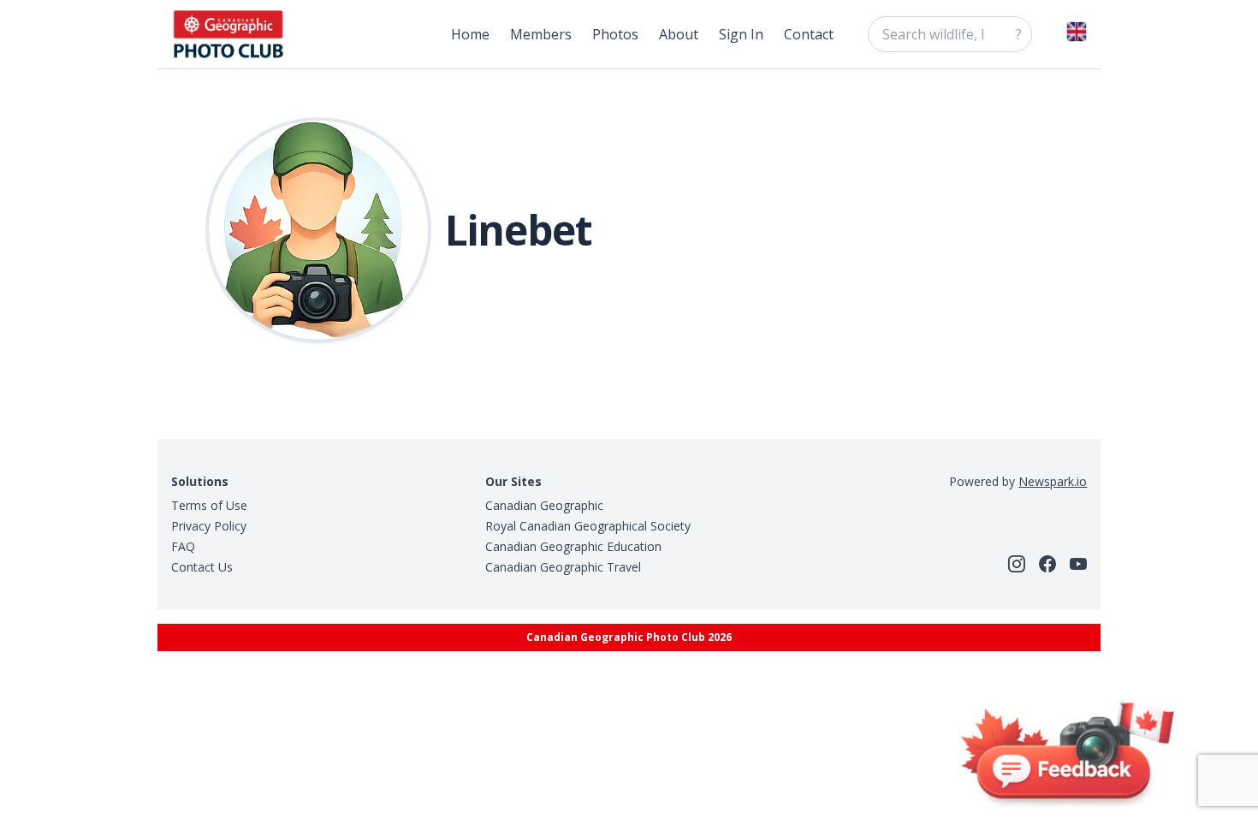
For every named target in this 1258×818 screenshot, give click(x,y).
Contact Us (202, 567)
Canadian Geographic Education (573, 546)
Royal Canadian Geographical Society (588, 526)
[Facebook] (1047, 564)
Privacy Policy (208, 526)
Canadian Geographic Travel (563, 567)
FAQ (183, 546)
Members (541, 34)
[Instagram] (1016, 564)
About (678, 34)
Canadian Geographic (544, 505)
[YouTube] (1078, 564)
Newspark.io (1052, 481)
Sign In (741, 34)
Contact (809, 34)
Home (470, 34)
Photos (615, 34)
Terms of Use (209, 505)
